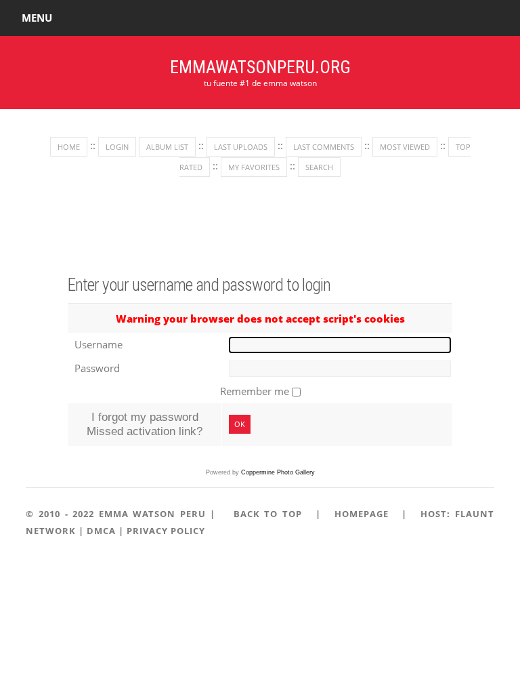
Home (69, 147)
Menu (37, 17)
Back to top (268, 514)
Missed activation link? (144, 431)
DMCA (101, 531)
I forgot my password (144, 417)
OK (239, 424)
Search (319, 167)
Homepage (361, 514)
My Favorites (254, 167)
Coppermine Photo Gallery (278, 472)
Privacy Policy (166, 531)
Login (117, 147)
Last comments (323, 147)
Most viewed (405, 147)
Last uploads (240, 147)
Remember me (256, 391)
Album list (167, 147)
